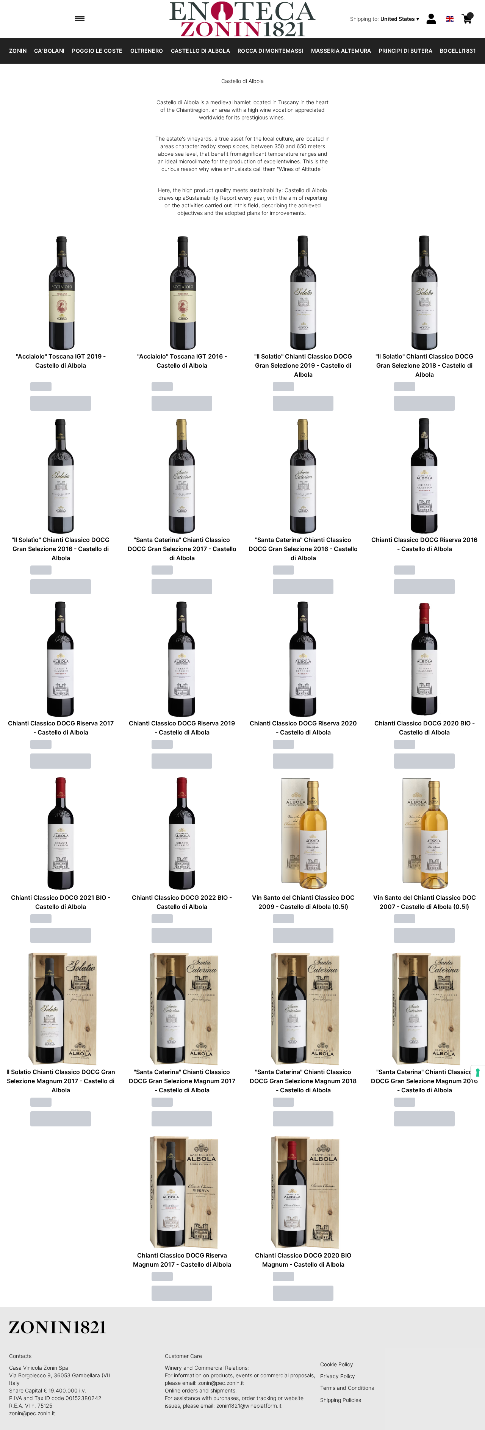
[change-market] (385, 19)
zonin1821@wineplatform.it (249, 1405)
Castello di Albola (200, 50)
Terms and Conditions (347, 1388)
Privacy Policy (337, 1376)
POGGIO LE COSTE (97, 50)
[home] (242, 19)
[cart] (467, 19)
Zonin (18, 50)
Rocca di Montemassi (271, 50)
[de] (449, 9)
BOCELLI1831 (458, 50)
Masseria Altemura (341, 50)
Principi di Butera (405, 50)
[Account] (431, 19)
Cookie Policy (336, 1364)
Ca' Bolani (49, 50)
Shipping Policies (340, 1400)
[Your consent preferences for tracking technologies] (478, 1072)
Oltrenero (146, 50)
